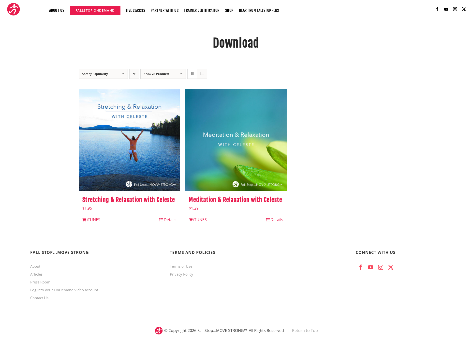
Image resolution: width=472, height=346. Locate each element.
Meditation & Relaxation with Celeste (235, 199)
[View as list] (202, 74)
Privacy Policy (181, 274)
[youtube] (446, 9)
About (35, 266)
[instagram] (455, 9)
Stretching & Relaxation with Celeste (128, 199)
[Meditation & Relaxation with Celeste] (236, 140)
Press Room (40, 282)
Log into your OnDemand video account (64, 289)
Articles (36, 274)
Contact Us (39, 297)
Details (170, 219)
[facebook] (437, 9)
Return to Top (305, 330)
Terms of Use (181, 266)
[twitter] (464, 9)
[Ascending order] (134, 74)
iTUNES (93, 219)
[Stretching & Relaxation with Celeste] (129, 140)
